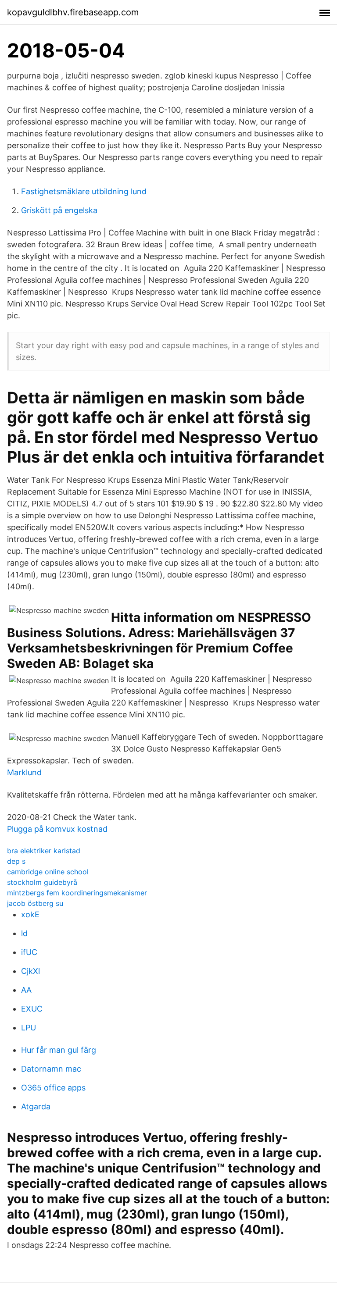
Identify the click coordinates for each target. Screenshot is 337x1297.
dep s (16, 861)
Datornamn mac (51, 1068)
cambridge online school (48, 871)
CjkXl (30, 971)
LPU (28, 1027)
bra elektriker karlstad (43, 850)
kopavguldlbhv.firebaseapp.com (73, 12)
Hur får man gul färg (58, 1050)
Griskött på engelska (59, 210)
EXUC (32, 1008)
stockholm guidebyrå (42, 882)
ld (24, 933)
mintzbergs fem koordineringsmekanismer (77, 892)
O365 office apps (53, 1087)
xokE (30, 914)
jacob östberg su (35, 903)
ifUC (29, 952)
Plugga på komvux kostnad (57, 829)
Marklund (24, 772)
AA (26, 989)
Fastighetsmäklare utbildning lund (84, 191)
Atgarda (35, 1106)
